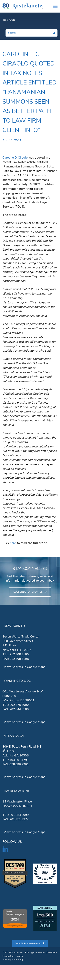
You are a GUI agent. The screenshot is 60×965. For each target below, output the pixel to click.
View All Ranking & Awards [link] (29, 943)
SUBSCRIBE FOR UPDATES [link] (28, 591)
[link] (22, 6)
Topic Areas (8, 19)
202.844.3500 (19, 709)
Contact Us (9, 956)
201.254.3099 (19, 815)
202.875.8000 (19, 705)
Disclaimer (52, 952)
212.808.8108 (19, 659)
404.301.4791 (19, 760)
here (13, 543)
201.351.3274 (19, 819)
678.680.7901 (19, 764)
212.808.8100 (19, 654)
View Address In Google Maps (24, 667)
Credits (19, 956)
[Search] (54, 33)
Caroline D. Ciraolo (15, 158)
